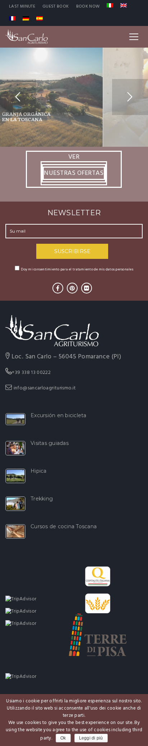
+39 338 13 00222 (31, 372)
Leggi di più (91, 738)
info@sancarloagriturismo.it (45, 388)
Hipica (39, 471)
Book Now (88, 6)
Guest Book (55, 6)
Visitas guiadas (50, 443)
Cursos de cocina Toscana (64, 526)
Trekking (42, 498)
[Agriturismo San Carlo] (26, 37)
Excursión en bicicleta (59, 415)
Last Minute (22, 6)
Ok (63, 738)
